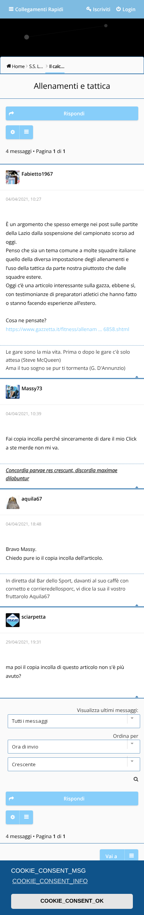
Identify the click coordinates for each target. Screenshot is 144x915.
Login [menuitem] (129, 9)
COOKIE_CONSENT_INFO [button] (50, 881)
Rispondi (74, 113)
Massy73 (32, 388)
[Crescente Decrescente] (72, 764)
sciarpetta (34, 616)
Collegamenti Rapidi (39, 9)
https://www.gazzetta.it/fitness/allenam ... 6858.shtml (67, 329)
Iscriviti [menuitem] (101, 9)
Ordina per (125, 735)
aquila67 (32, 498)
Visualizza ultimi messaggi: (107, 710)
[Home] (72, 35)
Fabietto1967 (37, 173)
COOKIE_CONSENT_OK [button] (72, 901)
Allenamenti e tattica (72, 86)
